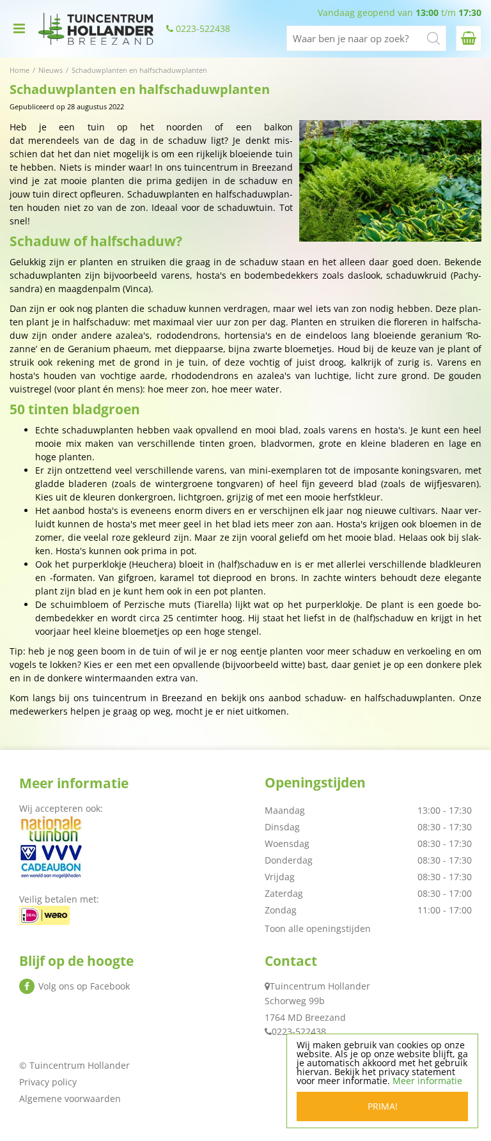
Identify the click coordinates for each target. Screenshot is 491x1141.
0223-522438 (203, 28)
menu (19, 28)
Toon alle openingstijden (318, 928)
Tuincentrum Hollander (320, 986)
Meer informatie (427, 1081)
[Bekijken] (468, 38)
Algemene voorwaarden (70, 1098)
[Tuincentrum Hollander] (95, 29)
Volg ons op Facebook (84, 986)
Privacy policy (48, 1082)
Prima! (383, 1106)
